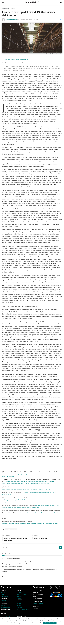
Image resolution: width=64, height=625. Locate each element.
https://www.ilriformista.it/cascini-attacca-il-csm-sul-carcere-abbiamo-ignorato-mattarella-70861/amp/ (26, 489)
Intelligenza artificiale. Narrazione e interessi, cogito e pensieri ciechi (20, 561)
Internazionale (4, 596)
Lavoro (2, 602)
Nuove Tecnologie (21, 594)
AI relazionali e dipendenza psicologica (12, 566)
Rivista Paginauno (12, 19)
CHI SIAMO (36, 606)
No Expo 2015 (4, 615)
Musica (19, 605)
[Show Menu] (3, 2)
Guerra (2, 594)
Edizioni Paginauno (38, 603)
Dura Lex (3, 605)
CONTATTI (35, 608)
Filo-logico (19, 607)
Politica (36, 19)
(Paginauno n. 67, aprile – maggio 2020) (16, 59)
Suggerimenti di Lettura (23, 609)
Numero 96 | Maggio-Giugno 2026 (11, 558)
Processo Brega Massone (7, 617)
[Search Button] (61, 2)
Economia (3, 600)
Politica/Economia (5, 607)
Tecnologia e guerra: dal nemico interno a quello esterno (17, 564)
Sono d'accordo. (50, 623)
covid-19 (14, 529)
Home (3, 8)
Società (8, 8)
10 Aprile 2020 (23, 19)
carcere (8, 529)
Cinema (19, 603)
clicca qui (45, 621)
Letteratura (20, 602)
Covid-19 (13, 8)
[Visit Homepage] (32, 2)
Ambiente (19, 596)
